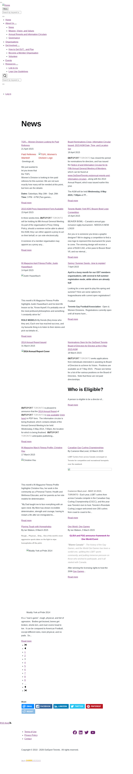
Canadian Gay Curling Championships (86, 448)
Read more (26, 203)
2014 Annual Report (47, 411)
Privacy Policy (31, 735)
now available (52, 415)
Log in (8, 94)
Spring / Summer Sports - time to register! (86, 263)
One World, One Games (79, 526)
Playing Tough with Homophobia (36, 526)
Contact (28, 739)
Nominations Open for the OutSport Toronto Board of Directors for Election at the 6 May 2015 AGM (87, 345)
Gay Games (78, 571)
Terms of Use (30, 732)
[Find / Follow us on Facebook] (75, 733)
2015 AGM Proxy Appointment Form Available (42, 209)
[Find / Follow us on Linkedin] (80, 733)
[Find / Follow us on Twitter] (86, 733)
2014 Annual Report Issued (33, 342)
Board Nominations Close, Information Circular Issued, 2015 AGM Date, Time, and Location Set (89, 145)
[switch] (1, 2)
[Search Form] (4, 76)
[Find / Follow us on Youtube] (93, 733)
